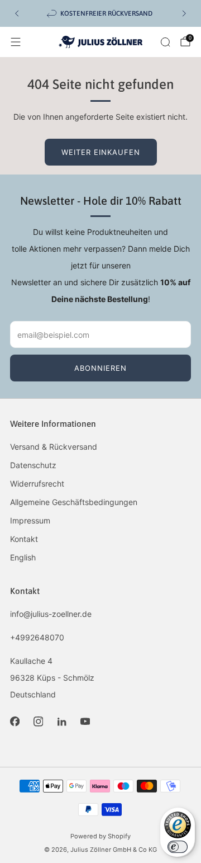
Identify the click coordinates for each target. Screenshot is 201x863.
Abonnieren (100, 368)
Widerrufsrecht (37, 483)
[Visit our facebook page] (14, 721)
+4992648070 (37, 637)
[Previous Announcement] (16, 13)
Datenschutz (33, 465)
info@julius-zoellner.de (51, 614)
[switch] (178, 847)
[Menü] (15, 42)
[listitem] (100, 13)
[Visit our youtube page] (85, 721)
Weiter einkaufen (100, 152)
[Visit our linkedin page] (61, 721)
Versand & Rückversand (53, 446)
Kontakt (24, 539)
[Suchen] (165, 42)
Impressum (30, 520)
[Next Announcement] (184, 13)
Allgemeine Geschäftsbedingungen (73, 502)
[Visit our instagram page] (38, 721)
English (23, 557)
